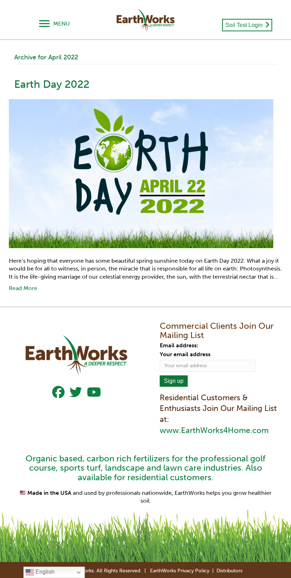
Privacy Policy (193, 571)
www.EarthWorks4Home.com (214, 430)
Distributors (229, 571)
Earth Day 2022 (51, 84)
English (44, 572)
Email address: (179, 345)
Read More (23, 288)
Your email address (185, 354)
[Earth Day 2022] (141, 173)
